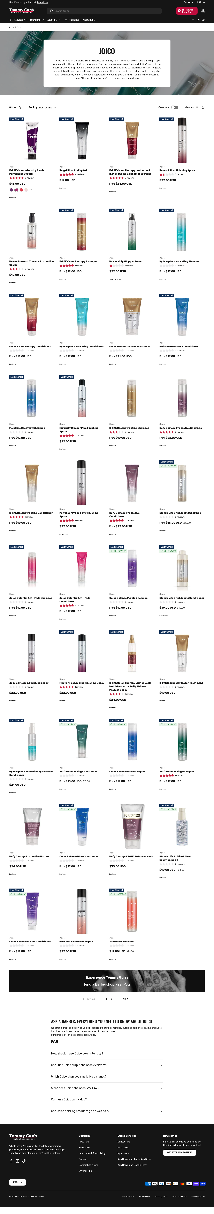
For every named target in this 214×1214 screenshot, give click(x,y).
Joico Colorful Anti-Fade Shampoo (30, 598)
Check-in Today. (45, 2)
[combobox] (104, 11)
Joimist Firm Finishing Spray (177, 170)
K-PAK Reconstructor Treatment (129, 346)
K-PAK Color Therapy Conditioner (30, 346)
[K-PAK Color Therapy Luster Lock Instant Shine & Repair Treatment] (132, 140)
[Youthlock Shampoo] (132, 911)
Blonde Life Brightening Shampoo (180, 513)
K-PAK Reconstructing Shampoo (129, 428)
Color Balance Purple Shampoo (128, 598)
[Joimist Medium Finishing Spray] (32, 653)
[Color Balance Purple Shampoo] (132, 568)
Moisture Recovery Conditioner (179, 346)
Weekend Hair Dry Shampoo (76, 941)
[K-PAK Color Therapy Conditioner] (32, 316)
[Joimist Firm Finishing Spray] (182, 140)
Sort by (33, 107)
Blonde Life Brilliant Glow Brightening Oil (175, 858)
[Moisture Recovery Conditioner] (182, 316)
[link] (88, 999)
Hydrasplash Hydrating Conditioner (81, 346)
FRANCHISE (74, 19)
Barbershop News (88, 1165)
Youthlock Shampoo (121, 941)
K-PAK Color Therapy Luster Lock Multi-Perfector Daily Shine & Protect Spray (130, 686)
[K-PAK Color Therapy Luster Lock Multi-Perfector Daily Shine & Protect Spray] (132, 653)
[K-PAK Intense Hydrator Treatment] (182, 653)
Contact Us (123, 1141)
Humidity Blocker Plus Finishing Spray (78, 430)
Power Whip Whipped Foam (125, 261)
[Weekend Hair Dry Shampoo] (82, 911)
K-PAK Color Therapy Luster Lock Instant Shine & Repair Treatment (130, 172)
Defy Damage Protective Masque (29, 856)
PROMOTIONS (89, 19)
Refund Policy (144, 1196)
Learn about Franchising (92, 1153)
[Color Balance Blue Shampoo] (132, 741)
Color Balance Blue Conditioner (78, 856)
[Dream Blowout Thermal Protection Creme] (32, 231)
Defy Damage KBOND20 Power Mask (131, 856)
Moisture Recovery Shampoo (27, 428)
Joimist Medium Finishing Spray (28, 683)
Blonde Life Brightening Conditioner (181, 598)
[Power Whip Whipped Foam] (132, 231)
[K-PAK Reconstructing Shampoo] (132, 398)
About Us (84, 1141)
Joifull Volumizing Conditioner (78, 771)
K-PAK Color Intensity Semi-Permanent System (26, 172)
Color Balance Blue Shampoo (127, 771)
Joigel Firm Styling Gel (73, 170)
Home (11, 27)
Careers (188, 2)
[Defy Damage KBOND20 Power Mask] (132, 826)
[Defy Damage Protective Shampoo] (182, 398)
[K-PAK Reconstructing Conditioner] (32, 483)
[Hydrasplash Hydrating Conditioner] (82, 316)
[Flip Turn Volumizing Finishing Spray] (82, 653)
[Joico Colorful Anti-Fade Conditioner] (82, 568)
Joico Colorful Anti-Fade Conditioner (74, 600)
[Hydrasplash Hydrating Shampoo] (182, 231)
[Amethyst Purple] (11, 190)
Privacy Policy (128, 1196)
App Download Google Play (132, 1165)
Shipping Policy (161, 1196)
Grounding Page (198, 1196)
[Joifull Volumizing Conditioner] (82, 741)
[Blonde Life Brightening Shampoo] (182, 483)
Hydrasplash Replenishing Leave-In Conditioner (31, 773)
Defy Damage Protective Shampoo (180, 428)
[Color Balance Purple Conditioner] (32, 911)
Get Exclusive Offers (179, 1152)
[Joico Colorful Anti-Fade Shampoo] (32, 568)
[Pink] (26, 190)
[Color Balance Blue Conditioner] (82, 826)
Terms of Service (179, 1196)
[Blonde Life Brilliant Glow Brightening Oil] (182, 826)
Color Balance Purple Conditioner (30, 941)
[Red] (21, 190)
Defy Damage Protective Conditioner (124, 515)
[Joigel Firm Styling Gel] (82, 140)
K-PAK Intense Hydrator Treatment (181, 683)
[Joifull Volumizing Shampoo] (182, 741)
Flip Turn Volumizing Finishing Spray (81, 683)
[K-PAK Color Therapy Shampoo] (82, 231)
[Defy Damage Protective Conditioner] (132, 483)
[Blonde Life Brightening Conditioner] (182, 568)
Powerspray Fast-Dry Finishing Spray (78, 515)
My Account (124, 1153)
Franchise (84, 1147)
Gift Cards (123, 1147)
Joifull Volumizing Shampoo (176, 771)
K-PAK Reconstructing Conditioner (31, 513)
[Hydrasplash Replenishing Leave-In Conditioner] (32, 741)
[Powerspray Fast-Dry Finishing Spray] (82, 483)
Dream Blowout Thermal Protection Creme (31, 263)
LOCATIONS (35, 19)
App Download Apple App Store (134, 1159)
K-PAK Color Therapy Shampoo (78, 261)
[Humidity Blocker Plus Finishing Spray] (82, 398)
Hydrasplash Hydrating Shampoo (179, 261)
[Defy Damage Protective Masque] (32, 826)
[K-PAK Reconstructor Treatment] (132, 316)
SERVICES (18, 19)
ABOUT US (52, 19)
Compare (163, 107)
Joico (19, 27)
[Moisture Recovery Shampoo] (32, 398)
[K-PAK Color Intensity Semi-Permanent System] (32, 140)
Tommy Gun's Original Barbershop (30, 1196)
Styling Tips (85, 1170)
